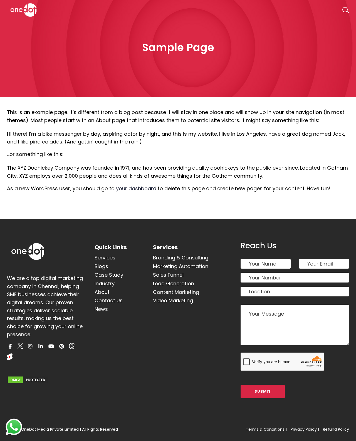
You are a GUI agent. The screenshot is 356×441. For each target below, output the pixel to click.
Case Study (109, 274)
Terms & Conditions (265, 429)
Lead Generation (173, 283)
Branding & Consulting (180, 257)
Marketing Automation (180, 266)
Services (105, 257)
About (102, 292)
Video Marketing (173, 300)
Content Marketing (176, 292)
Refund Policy (336, 429)
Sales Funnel (168, 274)
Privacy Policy (304, 429)
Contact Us (109, 300)
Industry (105, 283)
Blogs (101, 266)
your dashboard (136, 188)
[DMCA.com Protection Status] (28, 379)
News (101, 309)
